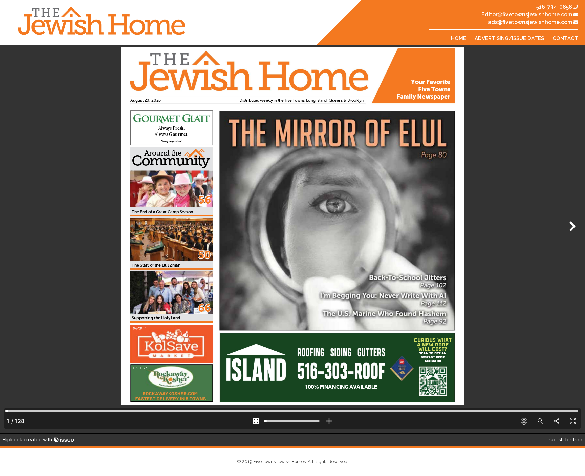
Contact (565, 38)
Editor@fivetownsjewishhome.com (526, 14)
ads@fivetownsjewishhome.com (530, 22)
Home (458, 38)
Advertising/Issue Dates (509, 38)
